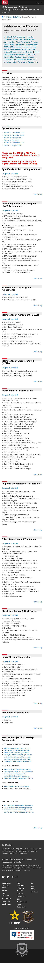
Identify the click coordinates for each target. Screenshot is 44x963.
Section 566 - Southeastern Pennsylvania (19, 426)
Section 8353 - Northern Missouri (16, 466)
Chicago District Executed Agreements (17, 750)
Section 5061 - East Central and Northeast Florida (22, 454)
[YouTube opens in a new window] (17, 877)
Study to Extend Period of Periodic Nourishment (21, 591)
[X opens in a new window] (12, 877)
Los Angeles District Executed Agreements (18, 808)
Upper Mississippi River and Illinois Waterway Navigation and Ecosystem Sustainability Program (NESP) (20, 517)
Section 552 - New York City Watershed (18, 424)
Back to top (38, 194)
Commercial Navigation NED (14, 665)
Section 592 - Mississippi (13, 436)
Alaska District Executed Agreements (16, 786)
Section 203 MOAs (10, 339)
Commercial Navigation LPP (14, 667)
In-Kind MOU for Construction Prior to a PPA (20, 371)
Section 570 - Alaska (11, 431)
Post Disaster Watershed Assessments (18, 577)
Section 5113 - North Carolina (15, 459)
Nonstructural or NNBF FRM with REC (18, 690)
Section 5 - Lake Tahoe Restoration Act (18, 496)
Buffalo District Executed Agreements (16, 748)
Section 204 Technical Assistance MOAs (18, 341)
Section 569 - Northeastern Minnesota (18, 429)
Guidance (7, 720)
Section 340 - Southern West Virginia (17, 417)
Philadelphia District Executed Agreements (18, 778)
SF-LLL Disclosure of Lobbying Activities (18, 637)
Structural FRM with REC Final (14, 695)
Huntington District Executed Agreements (18, 755)
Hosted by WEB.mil (21, 928)
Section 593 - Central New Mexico (16, 438)
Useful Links (8, 722)
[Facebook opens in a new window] (3, 877)
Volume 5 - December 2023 (14, 135)
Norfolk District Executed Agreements (16, 776)
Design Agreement (11, 184)
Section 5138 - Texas (11, 462)
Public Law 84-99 (10, 579)
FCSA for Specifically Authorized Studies (18, 186)
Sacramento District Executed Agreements (18, 810)
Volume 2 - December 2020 (14, 143)
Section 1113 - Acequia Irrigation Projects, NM (21, 447)
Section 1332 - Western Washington (17, 450)
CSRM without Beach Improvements (17, 679)
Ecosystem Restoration (12, 683)
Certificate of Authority (12, 623)
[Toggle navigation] (40, 3)
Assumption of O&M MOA (13, 325)
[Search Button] (36, 3)
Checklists (7, 628)
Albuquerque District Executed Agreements (18, 805)
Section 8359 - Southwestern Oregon (17, 469)
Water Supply (9, 594)
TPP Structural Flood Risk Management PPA (20, 300)
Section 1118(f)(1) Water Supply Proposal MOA (21, 334)
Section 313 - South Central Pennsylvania (19, 414)
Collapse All (6, 173)
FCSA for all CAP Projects (13, 214)
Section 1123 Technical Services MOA (17, 336)
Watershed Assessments (13, 596)
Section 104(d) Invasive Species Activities (19, 587)
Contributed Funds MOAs (13, 327)
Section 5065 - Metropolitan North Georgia (19, 457)
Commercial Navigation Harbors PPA (17, 181)
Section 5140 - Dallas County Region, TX (18, 464)
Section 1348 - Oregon (12, 452)
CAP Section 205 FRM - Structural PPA (18, 249)
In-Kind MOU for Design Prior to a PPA (18, 376)
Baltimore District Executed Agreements (17, 769)
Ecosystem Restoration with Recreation (18, 681)
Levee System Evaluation (13, 558)
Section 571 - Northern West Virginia (17, 433)
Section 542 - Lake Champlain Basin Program (20, 422)
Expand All (14, 173)
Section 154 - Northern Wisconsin (16, 407)
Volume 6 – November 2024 (14, 133)
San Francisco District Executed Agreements (19, 812)
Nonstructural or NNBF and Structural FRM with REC (23, 686)
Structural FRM (9, 697)
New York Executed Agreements (15, 774)
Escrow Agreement (11, 556)
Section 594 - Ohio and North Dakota (17, 440)
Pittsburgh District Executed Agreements (17, 761)
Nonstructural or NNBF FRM (14, 693)
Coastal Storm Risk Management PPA (18, 179)
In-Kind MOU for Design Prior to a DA (17, 373)
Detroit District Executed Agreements (16, 753)
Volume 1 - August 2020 (12, 145)
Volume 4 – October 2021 (13, 138)
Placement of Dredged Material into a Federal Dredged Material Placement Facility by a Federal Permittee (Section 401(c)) (19, 563)
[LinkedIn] (8, 877)
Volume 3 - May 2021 (11, 140)
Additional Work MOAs (12, 322)
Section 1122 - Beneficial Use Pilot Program (20, 589)
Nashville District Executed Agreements (17, 759)
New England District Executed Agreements (18, 772)
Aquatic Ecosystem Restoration (15, 177)
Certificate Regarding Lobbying (15, 626)
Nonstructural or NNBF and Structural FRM (19, 688)
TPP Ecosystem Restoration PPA (16, 297)
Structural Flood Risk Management (16, 188)
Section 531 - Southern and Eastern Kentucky (20, 419)
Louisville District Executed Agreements (17, 757)
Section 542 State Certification (15, 635)
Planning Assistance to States (14, 575)
